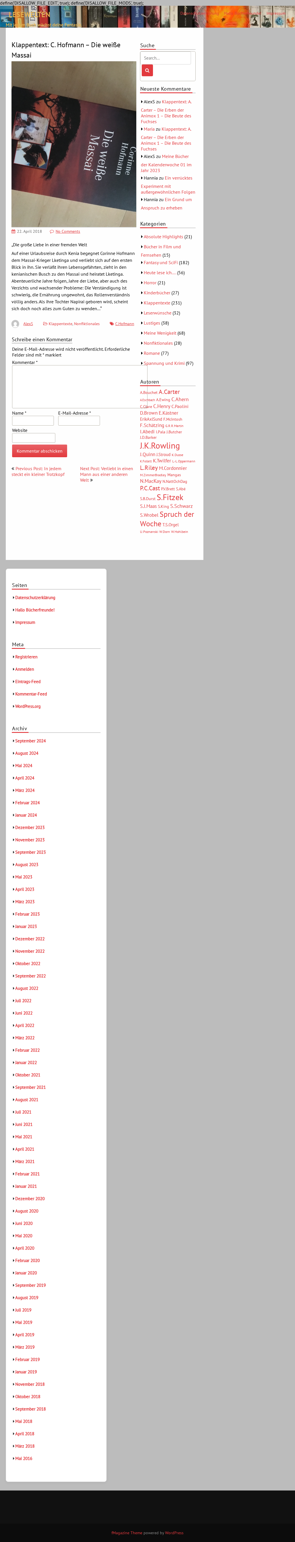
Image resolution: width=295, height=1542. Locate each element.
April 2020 (24, 1248)
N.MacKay (150, 480)
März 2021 (25, 1161)
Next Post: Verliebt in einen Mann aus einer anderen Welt (106, 474)
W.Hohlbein (179, 531)
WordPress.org (28, 706)
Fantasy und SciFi (161, 262)
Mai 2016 (23, 1458)
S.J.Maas (148, 506)
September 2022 (30, 976)
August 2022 (26, 988)
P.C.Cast (150, 488)
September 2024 (30, 741)
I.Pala (160, 431)
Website (19, 430)
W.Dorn (164, 531)
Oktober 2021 (27, 1075)
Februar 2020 (27, 1260)
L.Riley (149, 468)
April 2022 (24, 1025)
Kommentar (25, 362)
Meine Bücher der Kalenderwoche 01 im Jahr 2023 (166, 163)
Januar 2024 (26, 815)
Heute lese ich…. (160, 272)
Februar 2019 (27, 1359)
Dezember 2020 (30, 1198)
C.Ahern (180, 399)
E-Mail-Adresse (74, 413)
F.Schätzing (152, 425)
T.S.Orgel (170, 524)
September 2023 (30, 852)
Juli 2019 (23, 1310)
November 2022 (30, 951)
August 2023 (26, 864)
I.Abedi (147, 431)
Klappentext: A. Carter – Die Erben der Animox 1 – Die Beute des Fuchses (166, 111)
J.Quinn (147, 454)
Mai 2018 (23, 1421)
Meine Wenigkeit (160, 333)
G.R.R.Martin (174, 426)
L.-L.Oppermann (183, 461)
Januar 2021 (26, 1186)
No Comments (68, 231)
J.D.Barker (148, 437)
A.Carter (169, 392)
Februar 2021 (27, 1174)
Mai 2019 (23, 1322)
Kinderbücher (157, 293)
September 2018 (30, 1409)
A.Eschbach (147, 400)
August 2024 (26, 753)
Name (19, 413)
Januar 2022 (26, 1062)
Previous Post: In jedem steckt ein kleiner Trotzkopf (38, 471)
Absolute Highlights (163, 236)
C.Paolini (179, 406)
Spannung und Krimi (164, 363)
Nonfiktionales (87, 323)
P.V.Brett (168, 488)
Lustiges (152, 323)
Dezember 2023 (30, 827)
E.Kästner (168, 413)
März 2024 (25, 790)
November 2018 (30, 1384)
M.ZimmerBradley (153, 475)
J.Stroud (163, 454)
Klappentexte (60, 323)
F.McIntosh (172, 419)
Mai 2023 (23, 877)
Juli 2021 (23, 1112)
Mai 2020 (23, 1235)
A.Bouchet (149, 392)
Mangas (174, 474)
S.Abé (181, 488)
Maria (149, 129)
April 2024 (24, 778)
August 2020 (26, 1211)
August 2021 (26, 1099)
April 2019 (24, 1334)
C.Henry (161, 406)
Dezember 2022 (30, 938)
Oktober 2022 (27, 963)
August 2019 (26, 1297)
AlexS (28, 323)
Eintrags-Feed (28, 681)
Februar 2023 (27, 914)
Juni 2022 (24, 1013)
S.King (163, 506)
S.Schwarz (181, 505)
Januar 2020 (26, 1273)
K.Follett (146, 461)
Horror (150, 282)
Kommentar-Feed (31, 694)
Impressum (275, 13)
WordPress (174, 1532)
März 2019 (25, 1347)
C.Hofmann (124, 323)
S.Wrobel (149, 515)
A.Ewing (163, 399)
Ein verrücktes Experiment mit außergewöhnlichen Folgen (168, 185)
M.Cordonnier (173, 468)
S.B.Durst (148, 498)
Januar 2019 (26, 1372)
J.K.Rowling (160, 445)
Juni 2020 (24, 1223)
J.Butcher (174, 431)
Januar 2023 (26, 926)
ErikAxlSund (151, 419)
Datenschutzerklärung (199, 13)
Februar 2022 (27, 1050)
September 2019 (30, 1285)
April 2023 (24, 889)
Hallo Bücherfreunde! (242, 13)
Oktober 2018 (27, 1396)
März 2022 (25, 1037)
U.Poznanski (149, 531)
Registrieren (26, 657)
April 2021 (24, 1149)
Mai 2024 (23, 765)
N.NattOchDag (174, 481)
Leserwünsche (157, 313)
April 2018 (24, 1433)
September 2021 (30, 1087)
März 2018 (25, 1446)
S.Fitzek (170, 497)
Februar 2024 (27, 802)
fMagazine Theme (126, 1532)
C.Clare (146, 406)
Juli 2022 (23, 1000)
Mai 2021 (23, 1136)
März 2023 (25, 901)
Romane (152, 353)
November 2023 (30, 840)
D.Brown (149, 412)
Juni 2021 (24, 1124)
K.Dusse (177, 455)
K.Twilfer (162, 461)
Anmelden (24, 669)
